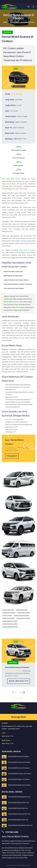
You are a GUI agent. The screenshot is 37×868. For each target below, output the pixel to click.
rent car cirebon (7, 615)
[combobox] (28, 7)
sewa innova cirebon (8, 618)
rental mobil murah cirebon (22, 615)
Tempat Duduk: (10, 116)
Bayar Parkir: (10, 133)
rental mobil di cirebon (9, 612)
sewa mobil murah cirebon (10, 624)
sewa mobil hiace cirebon (10, 621)
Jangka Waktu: (10, 105)
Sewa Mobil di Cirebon (27, 250)
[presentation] (14, 692)
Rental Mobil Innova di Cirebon (17, 667)
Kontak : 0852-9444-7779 (18, 681)
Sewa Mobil (7, 32)
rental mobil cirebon (8, 610)
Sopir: (7, 111)
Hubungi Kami (12, 456)
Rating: (8, 94)
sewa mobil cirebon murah (10, 627)
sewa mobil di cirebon (24, 612)
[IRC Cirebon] (9, 6)
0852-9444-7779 (20, 139)
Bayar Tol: (9, 127)
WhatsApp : (9, 139)
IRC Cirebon (20, 307)
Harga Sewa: (10, 99)
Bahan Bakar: (10, 122)
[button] (33, 7)
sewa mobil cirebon (22, 610)
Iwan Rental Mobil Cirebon (11, 179)
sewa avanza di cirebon (23, 618)
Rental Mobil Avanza (11, 302)
